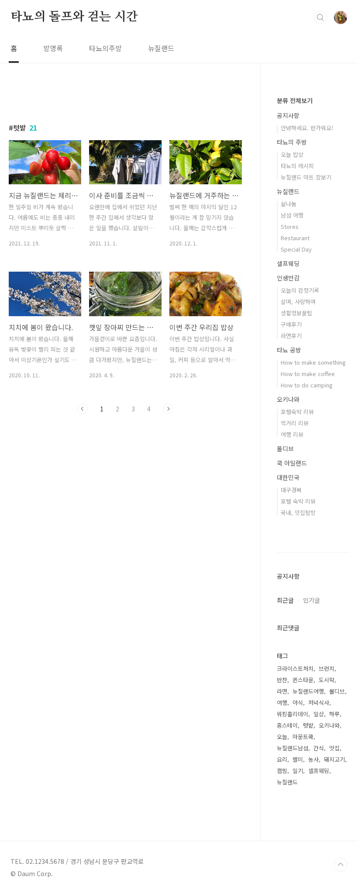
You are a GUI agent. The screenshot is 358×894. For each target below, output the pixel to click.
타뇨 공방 (289, 349)
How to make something (313, 362)
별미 (298, 759)
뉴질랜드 (161, 48)
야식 (298, 702)
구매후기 (291, 324)
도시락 (326, 680)
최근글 (285, 600)
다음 (168, 409)
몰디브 (285, 448)
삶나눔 (288, 204)
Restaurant (295, 238)
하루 (334, 714)
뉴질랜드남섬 (292, 748)
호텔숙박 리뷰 (297, 411)
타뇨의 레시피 (297, 166)
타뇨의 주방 (292, 142)
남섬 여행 (292, 215)
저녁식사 (318, 702)
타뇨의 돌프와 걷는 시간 (74, 17)
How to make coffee (308, 373)
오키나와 (288, 399)
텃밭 (308, 725)
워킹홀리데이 (292, 714)
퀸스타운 (303, 680)
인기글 (311, 600)
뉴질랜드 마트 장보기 (306, 177)
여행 (282, 702)
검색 (320, 17)
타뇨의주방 (105, 48)
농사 (313, 759)
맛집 (334, 748)
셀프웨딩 (288, 263)
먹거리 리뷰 (295, 423)
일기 (298, 770)
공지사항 (288, 115)
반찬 (282, 680)
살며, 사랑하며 (298, 301)
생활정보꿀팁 (296, 313)
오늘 (282, 736)
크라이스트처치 (295, 668)
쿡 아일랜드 (292, 463)
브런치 (326, 668)
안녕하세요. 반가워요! (307, 128)
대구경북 (291, 490)
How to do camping (307, 385)
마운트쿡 (303, 736)
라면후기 (291, 335)
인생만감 (288, 277)
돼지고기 (334, 759)
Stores (290, 226)
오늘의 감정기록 (300, 290)
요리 (282, 759)
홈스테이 (287, 725)
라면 (282, 691)
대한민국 (288, 477)
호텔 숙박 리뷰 (298, 501)
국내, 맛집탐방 (298, 512)
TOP (341, 865)
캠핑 (282, 770)
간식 (318, 748)
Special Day (296, 249)
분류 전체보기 (295, 100)
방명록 (53, 48)
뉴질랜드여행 (308, 691)
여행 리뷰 (292, 434)
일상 (318, 714)
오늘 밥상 (292, 154)
